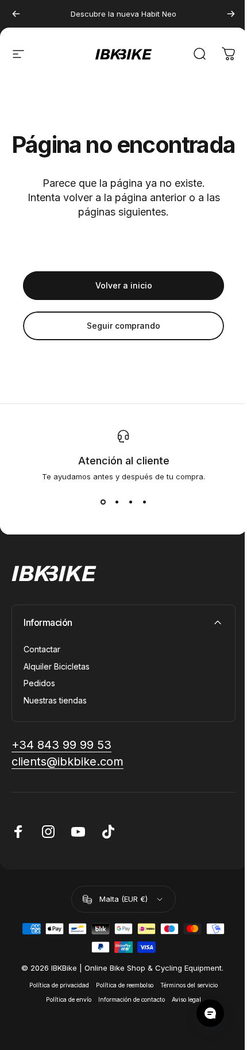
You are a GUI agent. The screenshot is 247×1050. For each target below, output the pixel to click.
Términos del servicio (189, 985)
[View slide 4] (144, 502)
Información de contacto (131, 999)
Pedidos (39, 683)
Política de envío (68, 999)
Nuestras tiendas (55, 700)
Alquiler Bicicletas (57, 666)
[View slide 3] (130, 502)
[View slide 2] (117, 502)
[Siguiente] (231, 14)
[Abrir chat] (210, 1013)
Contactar (42, 649)
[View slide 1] (103, 502)
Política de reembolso (124, 985)
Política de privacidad (59, 985)
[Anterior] (16, 14)
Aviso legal (186, 999)
